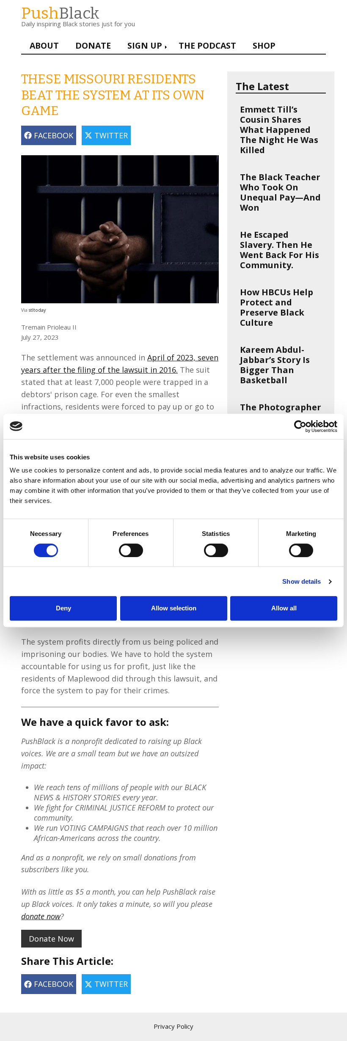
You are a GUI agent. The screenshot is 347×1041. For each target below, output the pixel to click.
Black (60, 13)
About (44, 45)
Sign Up (144, 45)
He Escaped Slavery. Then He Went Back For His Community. (279, 250)
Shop (264, 45)
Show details (301, 581)
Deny (63, 608)
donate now (41, 916)
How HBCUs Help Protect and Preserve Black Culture (276, 307)
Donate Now (51, 939)
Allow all (284, 608)
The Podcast (207, 45)
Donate (93, 45)
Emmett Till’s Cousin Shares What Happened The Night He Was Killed (279, 130)
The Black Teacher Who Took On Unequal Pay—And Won (280, 192)
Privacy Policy (173, 1026)
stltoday (37, 310)
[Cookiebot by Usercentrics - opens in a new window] (300, 426)
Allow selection (173, 608)
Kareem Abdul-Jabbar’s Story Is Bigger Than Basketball (275, 365)
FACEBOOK (52, 135)
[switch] (122, 546)
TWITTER (110, 135)
